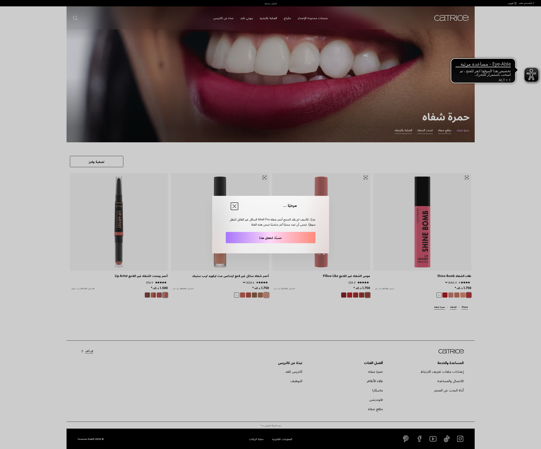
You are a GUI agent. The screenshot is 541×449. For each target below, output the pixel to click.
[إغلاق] (234, 206)
